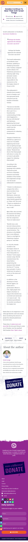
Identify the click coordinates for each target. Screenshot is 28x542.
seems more (14, 324)
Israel (22, 18)
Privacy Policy (5, 486)
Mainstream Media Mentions (8, 491)
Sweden (8, 20)
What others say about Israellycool (10, 488)
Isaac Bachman (16, 18)
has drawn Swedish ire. (10, 34)
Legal (3, 481)
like (7, 326)
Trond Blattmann (19, 20)
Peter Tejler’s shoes (16, 330)
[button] (25, 2)
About (3, 478)
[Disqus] (14, 418)
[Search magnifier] (21, 2)
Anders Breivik (9, 18)
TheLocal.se (12, 20)
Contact (4, 483)
